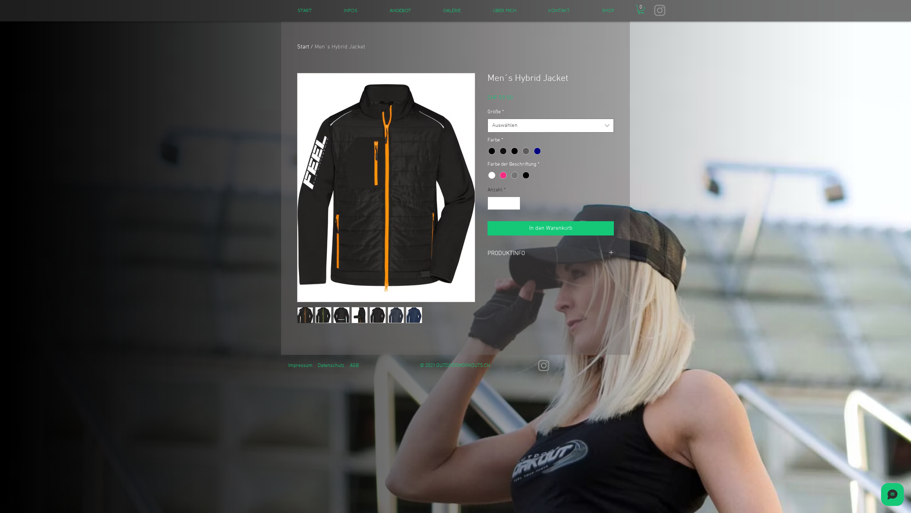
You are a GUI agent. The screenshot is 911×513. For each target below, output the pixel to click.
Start (303, 47)
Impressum (300, 366)
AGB (354, 366)
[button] (641, 9)
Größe (496, 112)
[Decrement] (493, 203)
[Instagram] (659, 10)
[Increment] (514, 203)
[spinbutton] (503, 203)
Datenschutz (331, 366)
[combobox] (551, 126)
